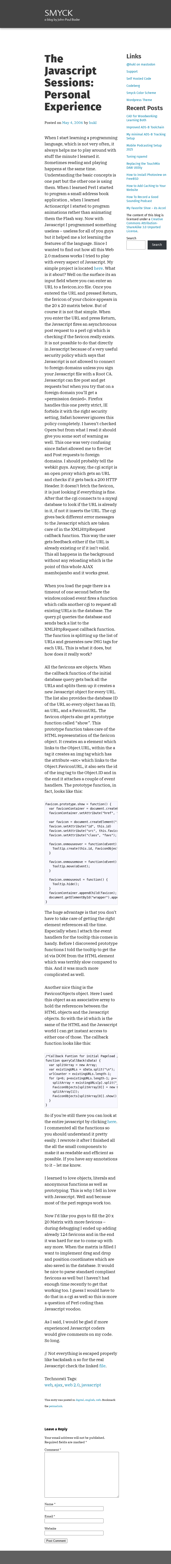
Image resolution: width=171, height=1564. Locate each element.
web (48, 1385)
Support (132, 71)
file (102, 1365)
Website (50, 1528)
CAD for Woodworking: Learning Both (141, 118)
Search (131, 238)
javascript (91, 1385)
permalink (55, 1406)
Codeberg (133, 86)
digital (80, 1399)
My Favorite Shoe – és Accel (146, 208)
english (90, 1399)
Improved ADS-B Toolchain (145, 127)
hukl (93, 122)
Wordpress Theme (139, 100)
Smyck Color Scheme (141, 93)
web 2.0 (72, 1385)
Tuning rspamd (136, 157)
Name (50, 1504)
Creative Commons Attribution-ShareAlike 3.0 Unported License (144, 225)
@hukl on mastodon (140, 64)
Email (50, 1516)
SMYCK (59, 14)
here (98, 268)
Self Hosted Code (138, 79)
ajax (58, 1385)
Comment (53, 1450)
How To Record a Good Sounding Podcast (142, 199)
